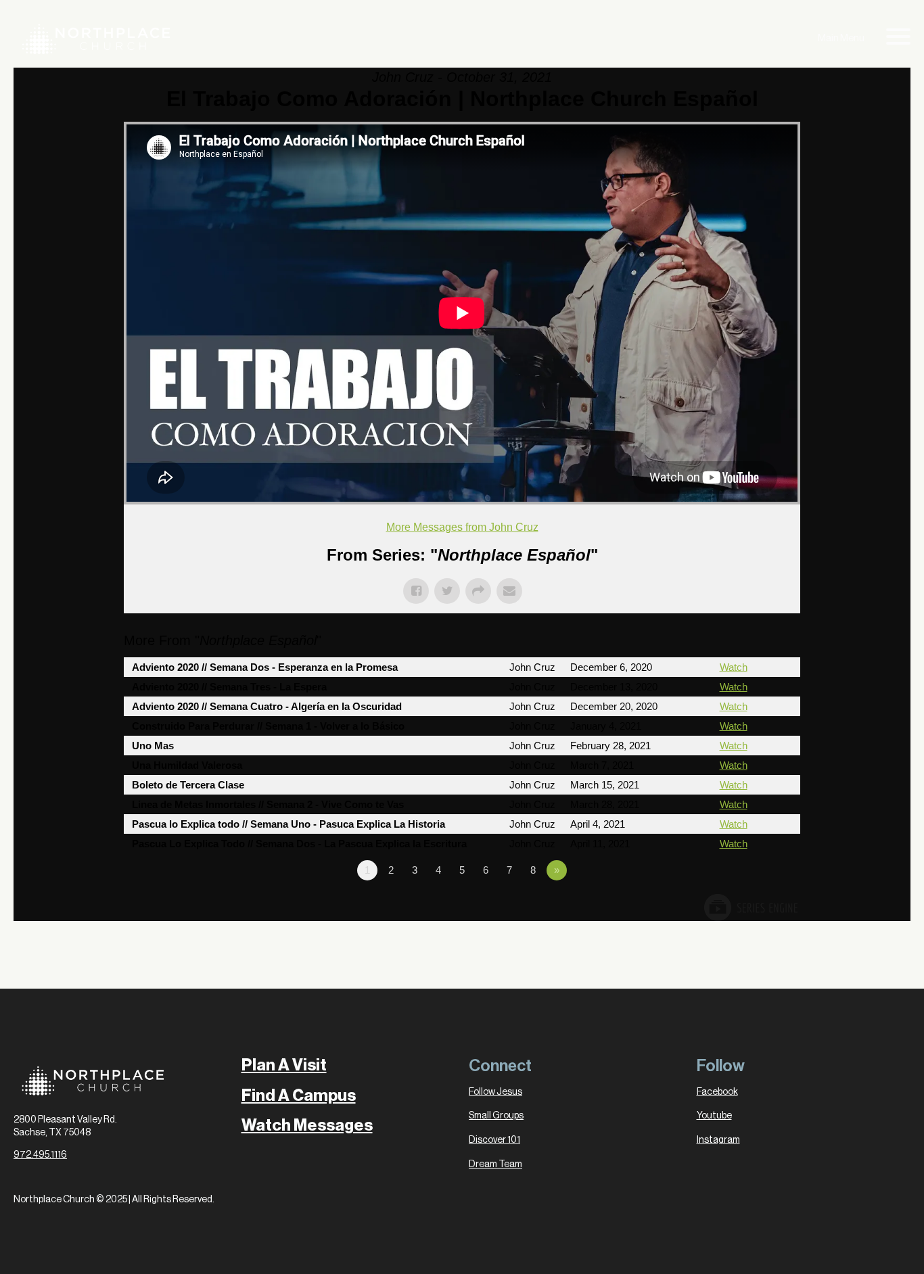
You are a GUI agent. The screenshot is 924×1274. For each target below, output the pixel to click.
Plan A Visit (284, 1065)
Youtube (714, 1115)
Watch (733, 667)
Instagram (718, 1140)
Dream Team (495, 1164)
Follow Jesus (495, 1092)
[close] (898, 39)
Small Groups (496, 1115)
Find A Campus (298, 1095)
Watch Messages (307, 1125)
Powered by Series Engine (750, 907)
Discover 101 (494, 1140)
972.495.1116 (40, 1155)
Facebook (717, 1092)
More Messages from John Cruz (462, 527)
